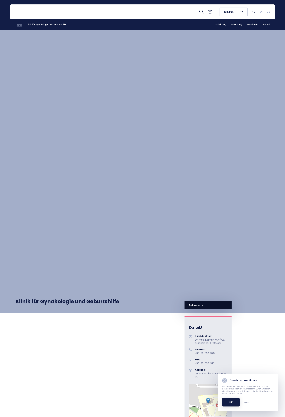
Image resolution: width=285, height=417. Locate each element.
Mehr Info (248, 402)
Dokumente (196, 305)
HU (253, 11)
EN (261, 11)
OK (229, 402)
